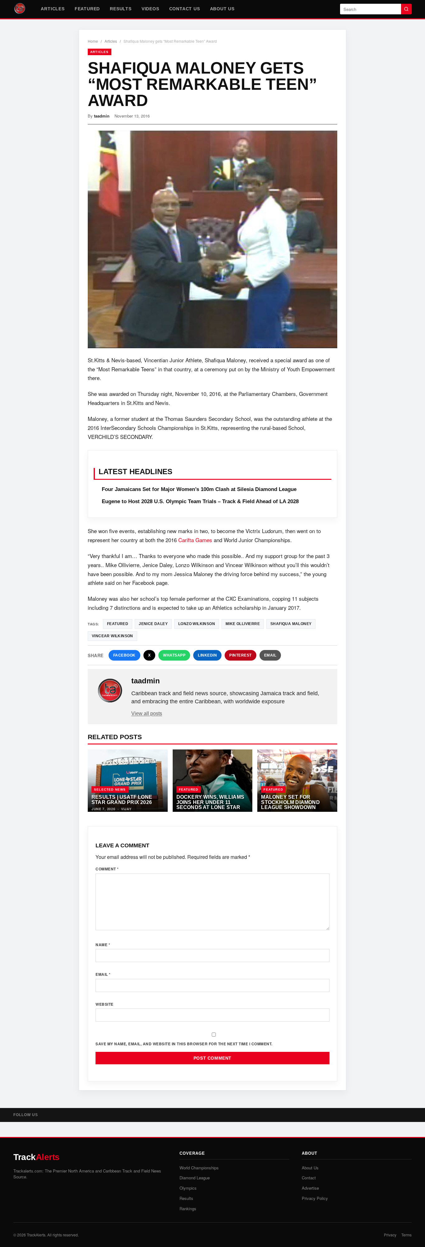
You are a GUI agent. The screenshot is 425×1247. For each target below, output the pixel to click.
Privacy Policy (315, 1198)
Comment (107, 869)
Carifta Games (195, 540)
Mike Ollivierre (243, 624)
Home (93, 41)
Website (105, 1004)
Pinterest (240, 655)
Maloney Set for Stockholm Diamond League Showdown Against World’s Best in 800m (296, 807)
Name (103, 944)
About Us (222, 8)
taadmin (102, 116)
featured (117, 624)
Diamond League (195, 1178)
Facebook (124, 655)
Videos (150, 8)
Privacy (390, 1234)
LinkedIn (207, 655)
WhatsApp (174, 655)
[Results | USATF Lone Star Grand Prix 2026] (128, 780)
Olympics (188, 1188)
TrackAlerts (36, 1234)
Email (270, 655)
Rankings (188, 1208)
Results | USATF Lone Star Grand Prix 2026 (121, 799)
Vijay (126, 808)
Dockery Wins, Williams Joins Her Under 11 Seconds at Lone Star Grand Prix (210, 804)
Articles (52, 8)
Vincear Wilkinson (112, 636)
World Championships (199, 1168)
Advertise (310, 1188)
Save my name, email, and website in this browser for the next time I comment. (184, 1044)
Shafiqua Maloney (290, 624)
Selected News (110, 789)
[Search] (406, 9)
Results (121, 8)
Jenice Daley (153, 624)
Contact (309, 1178)
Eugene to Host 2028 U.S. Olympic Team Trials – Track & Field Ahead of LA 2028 (200, 501)
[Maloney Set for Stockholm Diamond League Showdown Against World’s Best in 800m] (297, 780)
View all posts (146, 713)
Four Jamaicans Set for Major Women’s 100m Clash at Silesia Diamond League (199, 489)
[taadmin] (110, 690)
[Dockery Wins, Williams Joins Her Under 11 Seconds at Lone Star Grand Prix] (213, 780)
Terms (406, 1234)
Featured (87, 8)
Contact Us (184, 8)
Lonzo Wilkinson (196, 624)
